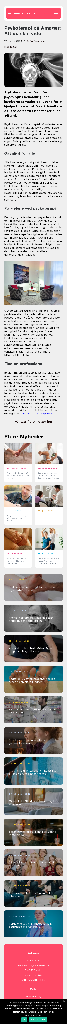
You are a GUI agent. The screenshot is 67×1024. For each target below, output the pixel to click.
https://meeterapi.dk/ (37, 413)
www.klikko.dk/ (36, 979)
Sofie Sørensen (35, 41)
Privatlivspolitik (38, 1019)
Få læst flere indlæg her (33, 421)
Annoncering (33, 996)
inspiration (10, 46)
